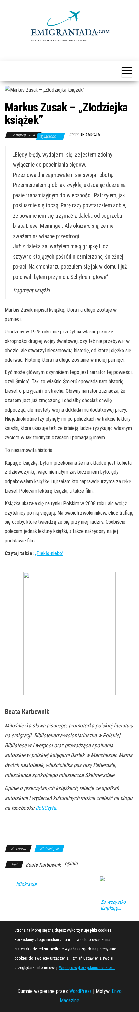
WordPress (80, 991)
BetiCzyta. (46, 808)
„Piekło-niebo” (49, 553)
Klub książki (49, 848)
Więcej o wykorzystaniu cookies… (87, 967)
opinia (71, 863)
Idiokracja (26, 884)
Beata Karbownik (43, 865)
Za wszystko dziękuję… (113, 905)
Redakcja (90, 134)
